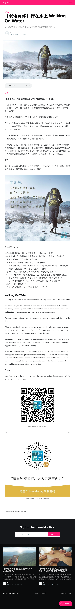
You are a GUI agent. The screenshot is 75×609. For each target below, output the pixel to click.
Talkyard (23, 511)
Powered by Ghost (66, 593)
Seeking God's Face (8, 593)
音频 (6, 92)
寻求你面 (37, 593)
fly (11, 32)
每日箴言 (7, 12)
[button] (70, 2)
